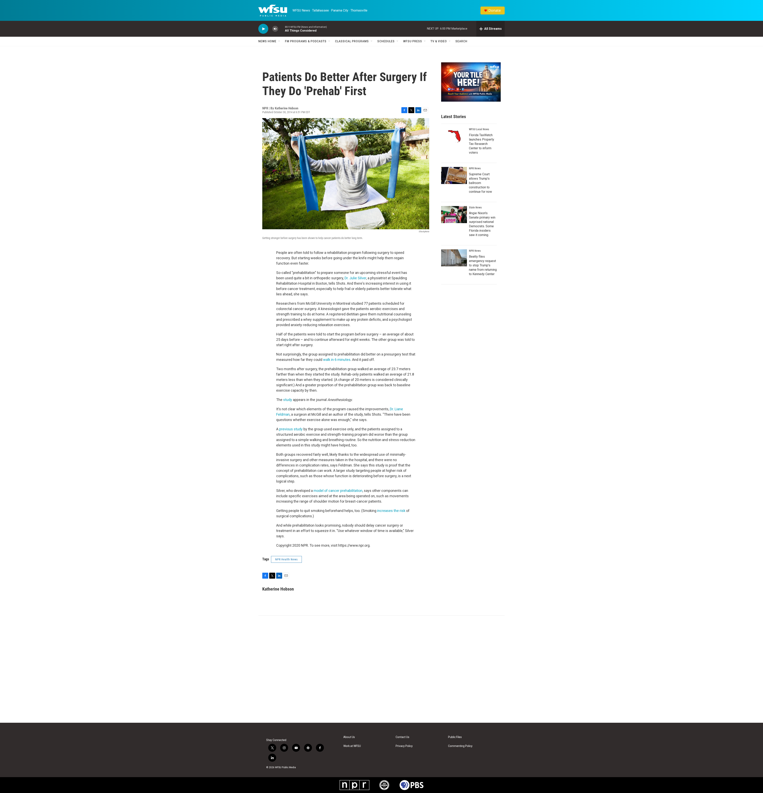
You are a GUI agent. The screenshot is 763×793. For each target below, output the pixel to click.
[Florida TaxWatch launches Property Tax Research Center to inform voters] (454, 136)
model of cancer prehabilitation (338, 491)
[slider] (281, 29)
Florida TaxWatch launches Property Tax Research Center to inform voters (481, 143)
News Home (267, 41)
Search (461, 41)
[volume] (275, 28)
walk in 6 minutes (337, 359)
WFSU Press (412, 41)
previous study (291, 429)
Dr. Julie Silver (355, 278)
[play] (263, 29)
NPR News (475, 168)
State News (475, 207)
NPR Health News (286, 559)
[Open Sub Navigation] (279, 41)
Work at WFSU (352, 746)
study (287, 400)
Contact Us (402, 737)
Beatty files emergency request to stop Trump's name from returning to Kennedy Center (483, 265)
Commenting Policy (460, 746)
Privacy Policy (404, 746)
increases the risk (391, 511)
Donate (494, 10)
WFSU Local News (479, 129)
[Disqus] (381, 669)
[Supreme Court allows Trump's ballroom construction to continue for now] (454, 175)
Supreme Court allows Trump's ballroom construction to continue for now (480, 183)
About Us (349, 737)
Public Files (455, 737)
